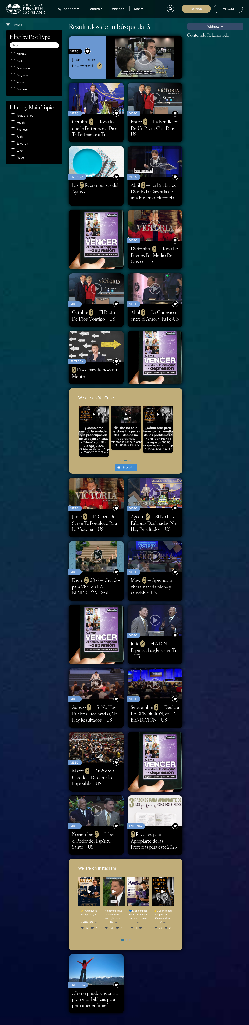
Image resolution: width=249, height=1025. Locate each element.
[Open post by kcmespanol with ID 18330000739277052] (114, 891)
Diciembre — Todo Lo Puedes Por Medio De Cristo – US (154, 255)
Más (137, 9)
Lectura (94, 9)
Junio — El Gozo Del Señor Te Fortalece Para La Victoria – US (94, 522)
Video (20, 82)
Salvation (22, 143)
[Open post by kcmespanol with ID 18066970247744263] (163, 891)
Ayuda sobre (67, 9)
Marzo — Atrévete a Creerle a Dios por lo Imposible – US (93, 777)
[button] (80, 433)
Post (19, 61)
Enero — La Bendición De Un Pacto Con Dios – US (155, 127)
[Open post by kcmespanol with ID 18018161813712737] (138, 891)
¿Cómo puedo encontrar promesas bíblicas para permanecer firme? (95, 999)
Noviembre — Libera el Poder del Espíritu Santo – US (94, 840)
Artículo (21, 54)
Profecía (21, 89)
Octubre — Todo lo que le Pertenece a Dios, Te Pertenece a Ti (95, 127)
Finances (22, 129)
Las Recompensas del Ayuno (95, 188)
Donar (196, 9)
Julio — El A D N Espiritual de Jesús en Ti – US (153, 649)
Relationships (24, 115)
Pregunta (22, 75)
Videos (117, 9)
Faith (19, 136)
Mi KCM (228, 9)
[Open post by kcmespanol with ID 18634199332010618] (89, 891)
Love (19, 150)
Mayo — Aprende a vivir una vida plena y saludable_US (151, 586)
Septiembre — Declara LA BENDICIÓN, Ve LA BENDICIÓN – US (155, 713)
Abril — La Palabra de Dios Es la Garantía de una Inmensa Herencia (154, 191)
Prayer (20, 157)
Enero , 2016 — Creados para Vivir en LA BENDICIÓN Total (96, 586)
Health (20, 122)
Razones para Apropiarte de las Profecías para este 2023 (154, 840)
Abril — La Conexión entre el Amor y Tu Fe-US (155, 315)
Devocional (23, 68)
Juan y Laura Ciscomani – (86, 62)
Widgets (213, 26)
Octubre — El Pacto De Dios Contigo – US (93, 315)
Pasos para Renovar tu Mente (95, 373)
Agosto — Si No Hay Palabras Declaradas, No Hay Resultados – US (153, 522)
